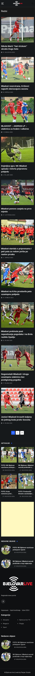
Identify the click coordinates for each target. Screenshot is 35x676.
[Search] (33, 3)
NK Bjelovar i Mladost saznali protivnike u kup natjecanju (26, 467)
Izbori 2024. (25, 610)
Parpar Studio (26, 672)
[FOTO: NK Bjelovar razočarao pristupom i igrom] (9, 455)
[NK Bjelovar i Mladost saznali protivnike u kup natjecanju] (26, 455)
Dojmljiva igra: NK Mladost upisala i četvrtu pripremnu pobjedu (14, 169)
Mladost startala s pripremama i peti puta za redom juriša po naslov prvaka (16, 251)
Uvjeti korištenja (15, 610)
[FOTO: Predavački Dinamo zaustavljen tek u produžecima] (26, 481)
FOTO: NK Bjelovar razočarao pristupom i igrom (9, 467)
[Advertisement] (17, 519)
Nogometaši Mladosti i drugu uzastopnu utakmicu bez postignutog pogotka (15, 377)
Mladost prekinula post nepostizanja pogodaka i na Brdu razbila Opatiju (17, 334)
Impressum (4, 610)
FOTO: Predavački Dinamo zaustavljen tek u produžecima (25, 494)
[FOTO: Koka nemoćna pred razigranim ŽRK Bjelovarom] (9, 481)
